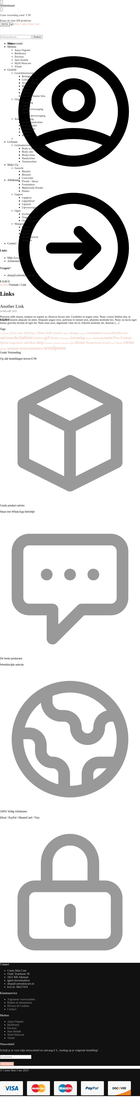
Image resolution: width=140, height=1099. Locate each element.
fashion (26, 337)
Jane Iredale (14, 1031)
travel (106, 343)
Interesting (77, 338)
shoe (32, 343)
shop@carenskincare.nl (20, 275)
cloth (48, 333)
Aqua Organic (15, 1021)
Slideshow (49, 343)
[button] (4, 281)
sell (26, 343)
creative (57, 333)
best (27, 333)
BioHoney (13, 1024)
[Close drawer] (1, 9)
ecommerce (94, 333)
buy (32, 333)
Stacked (57, 343)
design (74, 333)
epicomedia (9, 337)
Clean (40, 333)
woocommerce (31, 348)
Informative (65, 338)
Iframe (54, 338)
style (71, 342)
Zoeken (37, 37)
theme (80, 342)
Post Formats (123, 338)
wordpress (55, 348)
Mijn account (14, 43)
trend (113, 343)
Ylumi (11, 1037)
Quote (4, 343)
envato (116, 333)
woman (13, 348)
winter (3, 348)
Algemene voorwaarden (21, 999)
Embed (106, 333)
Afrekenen (13, 180)
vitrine (128, 342)
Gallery (38, 338)
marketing (98, 338)
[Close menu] (1, 2)
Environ (12, 1028)
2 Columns (4, 333)
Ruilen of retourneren (19, 1002)
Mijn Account (15, 257)
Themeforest (93, 343)
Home (3, 284)
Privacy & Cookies (18, 1005)
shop (40, 343)
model (108, 338)
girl (47, 337)
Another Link (12, 306)
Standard (65, 343)
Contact (11, 1009)
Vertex (119, 342)
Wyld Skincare (15, 1034)
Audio (20, 333)
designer (82, 333)
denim (66, 333)
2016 (13, 333)
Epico (125, 333)
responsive (16, 343)
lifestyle (89, 338)
